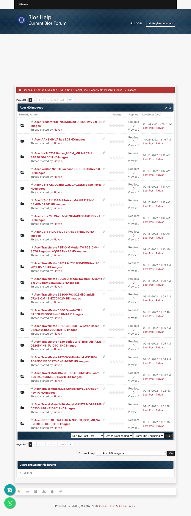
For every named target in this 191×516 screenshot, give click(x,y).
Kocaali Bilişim (106, 506)
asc (158, 114)
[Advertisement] (95, 57)
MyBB (75, 506)
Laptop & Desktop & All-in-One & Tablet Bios (62, 89)
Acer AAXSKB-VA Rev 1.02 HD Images (59, 139)
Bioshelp (28, 89)
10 (55, 100)
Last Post (148, 114)
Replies (133, 114)
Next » (63, 100)
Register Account (162, 23)
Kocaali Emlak (126, 506)
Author (34, 114)
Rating (116, 114)
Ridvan (58, 129)
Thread (23, 114)
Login (138, 23)
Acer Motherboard (102, 89)
